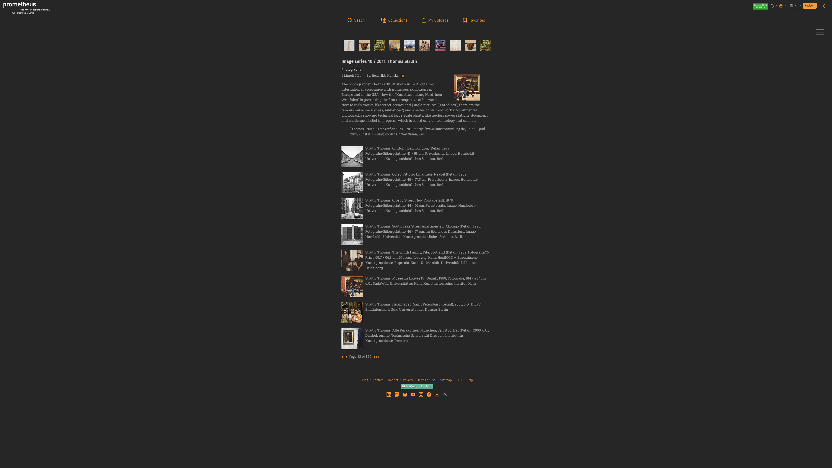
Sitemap (446, 380)
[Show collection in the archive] (402, 75)
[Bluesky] (405, 394)
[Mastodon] (397, 394)
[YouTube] (413, 394)
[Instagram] (421, 394)
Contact (378, 380)
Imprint (393, 380)
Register (810, 5)
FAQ (459, 380)
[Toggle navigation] (820, 32)
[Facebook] (429, 394)
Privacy (408, 380)
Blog (365, 380)
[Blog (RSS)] (445, 394)
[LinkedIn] (389, 394)
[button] (357, 20)
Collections (397, 20)
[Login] (823, 6)
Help (469, 380)
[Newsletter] (437, 394)
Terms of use (427, 380)
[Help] (781, 6)
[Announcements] (772, 6)
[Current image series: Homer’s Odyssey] (423, 45)
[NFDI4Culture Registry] (417, 386)
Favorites (477, 20)
